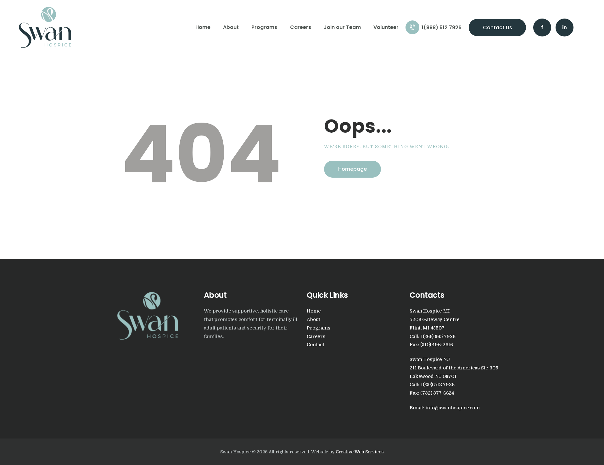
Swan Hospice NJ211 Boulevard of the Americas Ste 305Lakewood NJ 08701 (454, 368)
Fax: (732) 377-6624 (432, 393)
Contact (315, 344)
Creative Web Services (360, 451)
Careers (316, 336)
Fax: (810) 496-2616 (431, 344)
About (313, 319)
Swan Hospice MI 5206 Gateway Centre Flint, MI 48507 (435, 319)
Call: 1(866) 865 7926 (433, 336)
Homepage (352, 169)
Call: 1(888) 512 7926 (432, 384)
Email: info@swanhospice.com (445, 408)
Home (314, 311)
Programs (318, 328)
